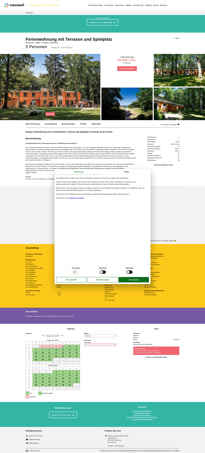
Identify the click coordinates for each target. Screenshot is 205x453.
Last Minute (108, 5)
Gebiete (128, 5)
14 (36, 353)
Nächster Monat (62, 335)
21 (36, 356)
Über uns (140, 451)
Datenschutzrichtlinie (130, 451)
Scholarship (148, 451)
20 (76, 353)
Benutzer (163, 5)
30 (49, 359)
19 (70, 353)
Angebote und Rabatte (171, 451)
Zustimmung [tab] (78, 172)
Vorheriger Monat (43, 335)
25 (63, 356)
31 (70, 385)
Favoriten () (138, 5)
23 (49, 356)
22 (43, 356)
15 (43, 353)
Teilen (177, 38)
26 (70, 356)
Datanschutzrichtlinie (77, 198)
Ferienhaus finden (95, 5)
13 (76, 349)
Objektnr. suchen (152, 5)
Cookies (116, 451)
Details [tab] (126, 172)
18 (63, 353)
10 (56, 349)
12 (70, 349)
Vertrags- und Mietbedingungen (156, 357)
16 (49, 353)
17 (56, 353)
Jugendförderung (158, 451)
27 (76, 356)
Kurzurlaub (119, 5)
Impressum (103, 451)
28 (36, 359)
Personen (87, 342)
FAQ (120, 451)
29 (43, 359)
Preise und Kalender (127, 68)
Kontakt (110, 451)
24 (56, 356)
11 (63, 349)
